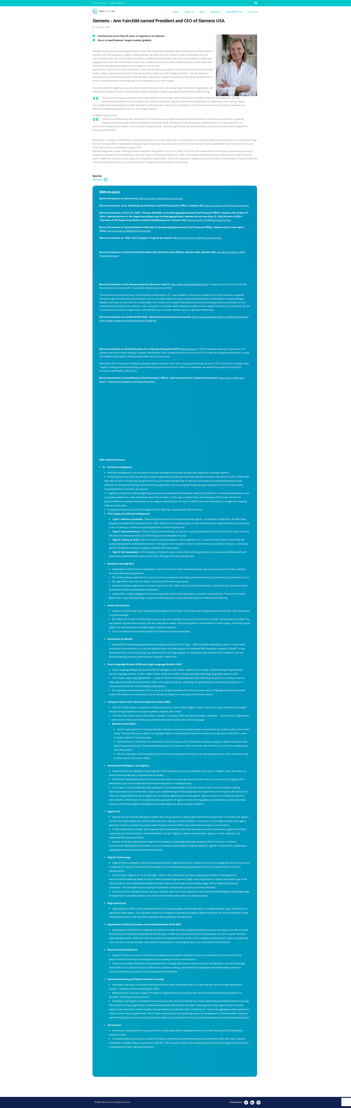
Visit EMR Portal (234, 11)
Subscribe (215, 11)
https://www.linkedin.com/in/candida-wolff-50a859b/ (128, 320)
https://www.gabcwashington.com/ (189, 284)
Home (176, 11)
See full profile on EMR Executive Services (161, 198)
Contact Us (253, 11)
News (202, 11)
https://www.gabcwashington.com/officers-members (220, 316)
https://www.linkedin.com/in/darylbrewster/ (131, 381)
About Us (189, 11)
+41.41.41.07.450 (99, 3)
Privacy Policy (236, 1102)
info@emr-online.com (117, 3)
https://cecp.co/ (189, 348)
